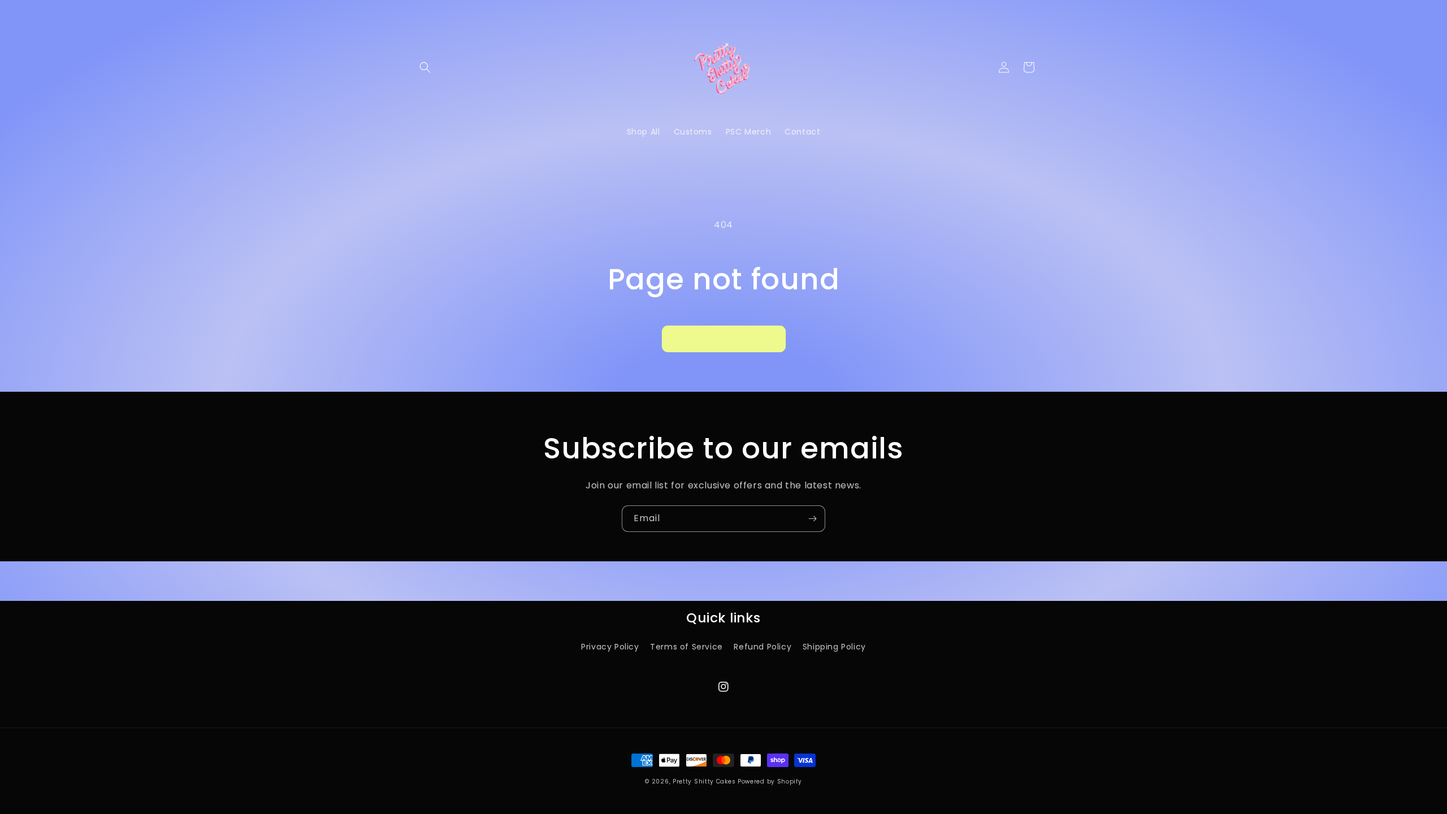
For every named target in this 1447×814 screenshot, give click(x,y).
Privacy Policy (610, 646)
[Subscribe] (812, 518)
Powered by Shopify (770, 781)
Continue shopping (724, 339)
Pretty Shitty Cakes (704, 781)
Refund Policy (762, 646)
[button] (425, 67)
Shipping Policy (834, 646)
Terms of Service (686, 646)
